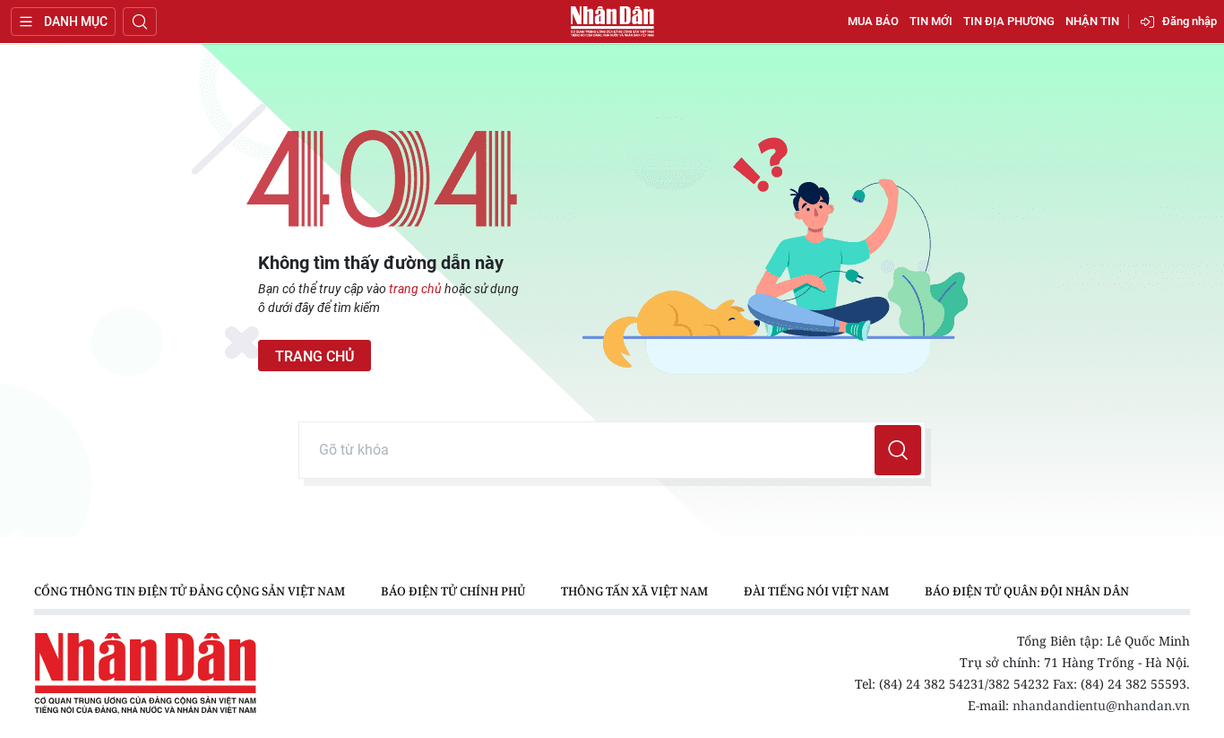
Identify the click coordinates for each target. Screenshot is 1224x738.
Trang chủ (314, 356)
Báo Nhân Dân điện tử (612, 21)
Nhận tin (1092, 21)
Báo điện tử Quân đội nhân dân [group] (1027, 591)
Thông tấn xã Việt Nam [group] (634, 591)
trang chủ (415, 289)
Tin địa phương (1009, 21)
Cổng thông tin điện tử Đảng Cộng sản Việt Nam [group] (189, 591)
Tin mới (930, 21)
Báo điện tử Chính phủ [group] (453, 591)
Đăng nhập (1189, 21)
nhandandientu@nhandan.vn (1101, 705)
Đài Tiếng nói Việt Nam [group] (816, 591)
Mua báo (873, 21)
